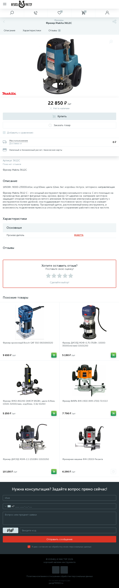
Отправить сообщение (59, 539)
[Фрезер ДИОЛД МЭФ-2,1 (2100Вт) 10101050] (30, 439)
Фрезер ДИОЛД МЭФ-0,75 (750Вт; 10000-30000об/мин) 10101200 (84, 344)
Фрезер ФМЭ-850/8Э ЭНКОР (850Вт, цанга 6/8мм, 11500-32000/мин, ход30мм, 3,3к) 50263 (29, 402)
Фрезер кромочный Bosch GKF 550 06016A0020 (28, 342)
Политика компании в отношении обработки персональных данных (59, 576)
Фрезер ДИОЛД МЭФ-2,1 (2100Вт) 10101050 (26, 459)
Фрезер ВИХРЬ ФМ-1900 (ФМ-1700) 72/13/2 (85, 401)
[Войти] (107, 13)
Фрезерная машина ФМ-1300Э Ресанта (82, 459)
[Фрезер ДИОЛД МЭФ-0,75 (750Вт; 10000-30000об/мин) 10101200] (89, 322)
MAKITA (78, 235)
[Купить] (54, 355)
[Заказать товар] (113, 471)
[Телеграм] (64, 570)
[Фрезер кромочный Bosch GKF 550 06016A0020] (30, 322)
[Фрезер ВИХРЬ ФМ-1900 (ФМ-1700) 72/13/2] (89, 380)
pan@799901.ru (56, 583)
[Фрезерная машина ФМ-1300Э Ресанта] (89, 439)
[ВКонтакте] (56, 570)
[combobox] (8, 506)
